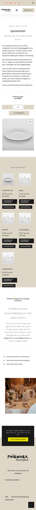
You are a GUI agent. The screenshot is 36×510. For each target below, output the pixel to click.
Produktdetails (9, 207)
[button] (33, 2)
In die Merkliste (19, 113)
